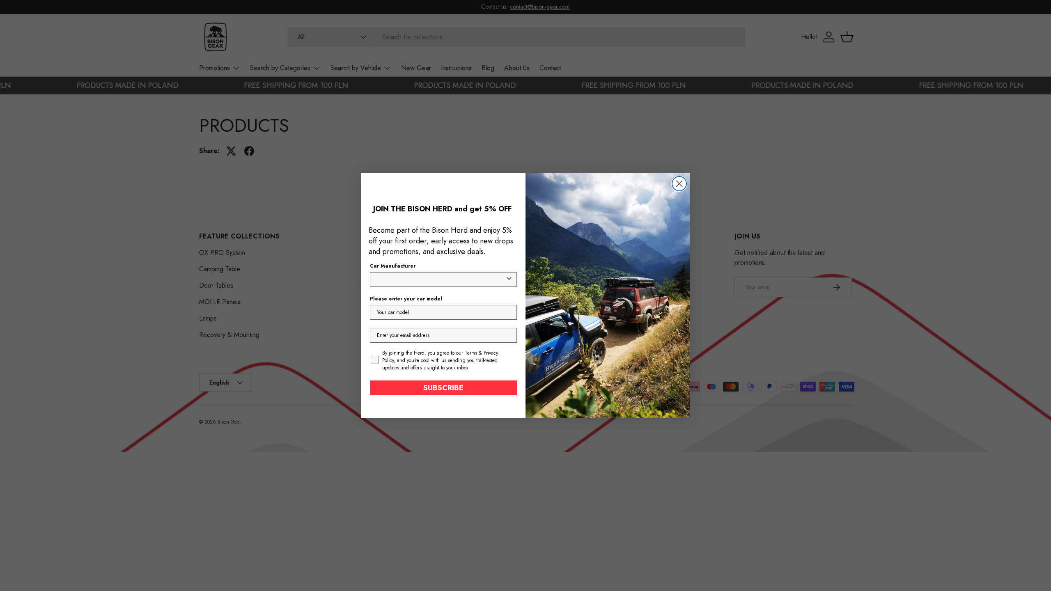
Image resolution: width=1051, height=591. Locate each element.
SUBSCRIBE (443, 388)
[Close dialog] (679, 183)
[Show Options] (509, 279)
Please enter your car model (406, 298)
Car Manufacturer (392, 266)
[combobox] (441, 279)
